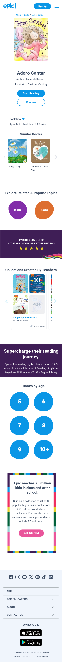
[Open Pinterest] (37, 577)
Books (26, 15)
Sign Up (42, 6)
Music (18, 15)
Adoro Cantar (37, 15)
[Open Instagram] (17, 577)
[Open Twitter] (31, 577)
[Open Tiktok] (44, 577)
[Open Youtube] (24, 577)
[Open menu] (56, 6)
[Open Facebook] (11, 577)
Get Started (31, 533)
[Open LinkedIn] (51, 577)
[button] (28, 301)
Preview (31, 102)
